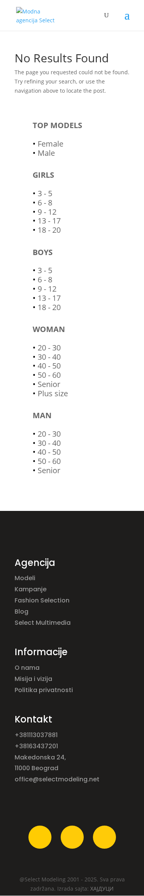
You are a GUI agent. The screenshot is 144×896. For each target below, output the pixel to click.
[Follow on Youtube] (104, 837)
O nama (28, 667)
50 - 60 (49, 375)
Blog (22, 611)
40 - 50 (49, 365)
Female (50, 143)
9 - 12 (47, 212)
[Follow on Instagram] (72, 837)
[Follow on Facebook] (39, 837)
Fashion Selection (43, 600)
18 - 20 (49, 230)
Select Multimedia (43, 622)
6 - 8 (45, 202)
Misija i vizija (34, 678)
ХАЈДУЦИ (102, 888)
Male (46, 153)
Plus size (53, 393)
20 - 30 (49, 347)
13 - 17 (49, 220)
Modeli (26, 578)
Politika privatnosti (44, 690)
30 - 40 (49, 357)
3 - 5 (45, 193)
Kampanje (31, 589)
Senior (49, 384)
